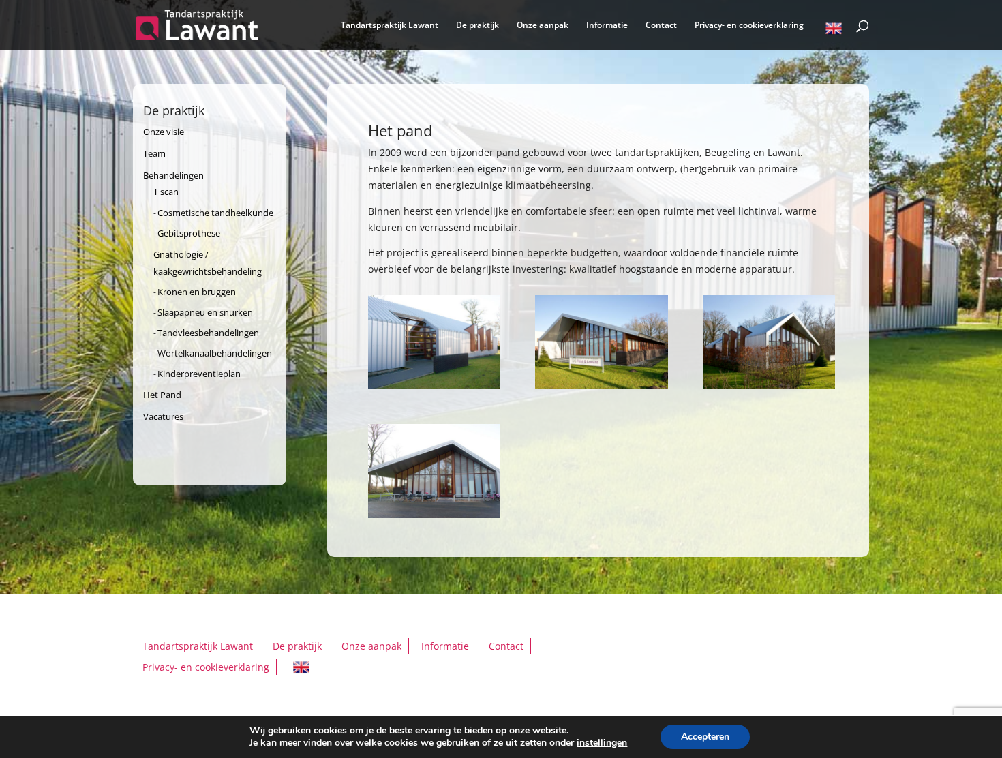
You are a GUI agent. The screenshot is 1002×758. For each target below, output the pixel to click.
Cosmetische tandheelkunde (215, 213)
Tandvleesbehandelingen (208, 333)
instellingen (602, 743)
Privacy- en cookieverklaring (749, 25)
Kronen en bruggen (196, 292)
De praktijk (477, 25)
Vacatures (163, 416)
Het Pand (162, 395)
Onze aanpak (542, 25)
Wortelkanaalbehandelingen (214, 353)
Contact (661, 25)
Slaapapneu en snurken (205, 312)
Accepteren (705, 736)
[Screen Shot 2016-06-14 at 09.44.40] (769, 385)
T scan (166, 191)
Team (154, 153)
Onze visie (163, 131)
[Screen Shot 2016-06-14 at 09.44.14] (434, 385)
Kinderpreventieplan (199, 373)
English (833, 30)
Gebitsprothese (188, 233)
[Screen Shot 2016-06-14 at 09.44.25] (601, 385)
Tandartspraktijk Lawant (389, 25)
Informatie (607, 25)
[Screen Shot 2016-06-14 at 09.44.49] (434, 514)
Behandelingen (173, 175)
